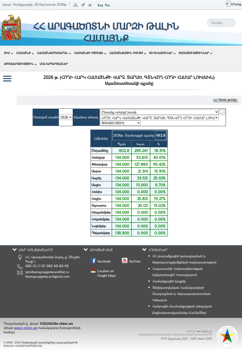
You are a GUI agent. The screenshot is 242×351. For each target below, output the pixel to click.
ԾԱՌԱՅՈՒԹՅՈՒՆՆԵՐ (194, 53)
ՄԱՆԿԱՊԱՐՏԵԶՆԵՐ (54, 64)
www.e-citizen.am (26, 328)
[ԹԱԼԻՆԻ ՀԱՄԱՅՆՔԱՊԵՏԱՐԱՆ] (11, 40)
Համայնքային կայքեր (169, 281)
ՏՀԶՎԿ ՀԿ (206, 331)
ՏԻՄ (7, 53)
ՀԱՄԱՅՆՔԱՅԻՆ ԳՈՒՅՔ (126, 53)
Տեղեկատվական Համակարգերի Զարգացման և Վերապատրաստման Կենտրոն (181, 293)
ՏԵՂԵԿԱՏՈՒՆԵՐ (161, 53)
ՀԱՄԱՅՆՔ (23, 53)
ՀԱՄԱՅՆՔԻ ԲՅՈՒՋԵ (88, 53)
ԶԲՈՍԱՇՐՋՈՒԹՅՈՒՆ (19, 64)
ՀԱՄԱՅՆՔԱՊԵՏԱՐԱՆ (52, 53)
